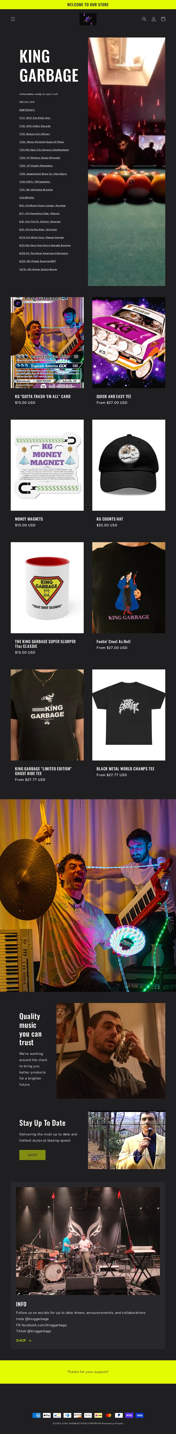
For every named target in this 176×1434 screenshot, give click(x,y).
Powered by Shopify (112, 1423)
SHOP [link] (32, 1155)
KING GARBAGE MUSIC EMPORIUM (82, 1423)
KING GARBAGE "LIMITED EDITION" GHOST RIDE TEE (43, 771)
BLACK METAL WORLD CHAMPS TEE (126, 768)
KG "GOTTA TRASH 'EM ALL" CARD (42, 396)
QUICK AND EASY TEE (114, 396)
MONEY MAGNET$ (29, 518)
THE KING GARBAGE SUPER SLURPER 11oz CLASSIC (45, 643)
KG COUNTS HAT (110, 518)
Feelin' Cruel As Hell (114, 641)
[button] (13, 19)
